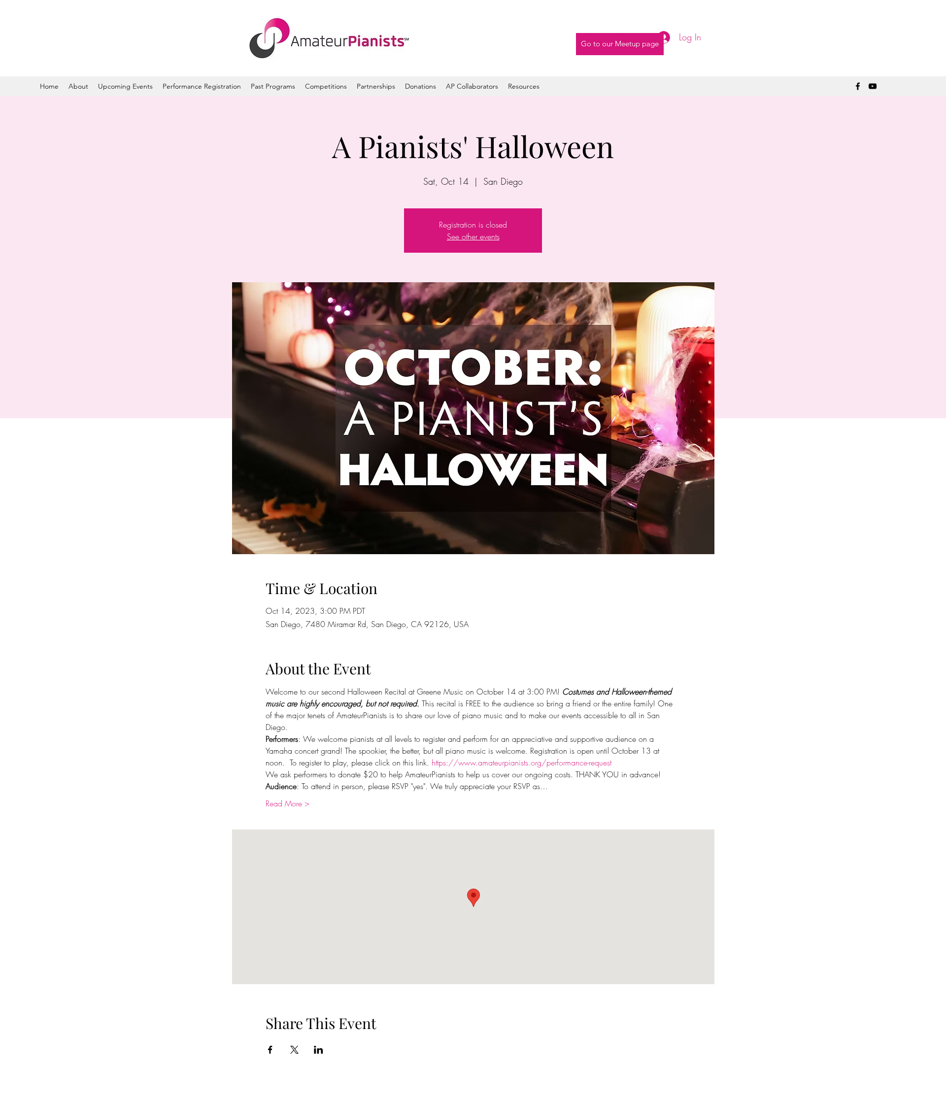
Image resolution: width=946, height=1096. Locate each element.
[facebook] (858, 86)
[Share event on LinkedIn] (318, 1050)
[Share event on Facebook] (270, 1050)
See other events (473, 236)
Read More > (287, 803)
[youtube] (873, 86)
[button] (273, 86)
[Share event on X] (294, 1050)
